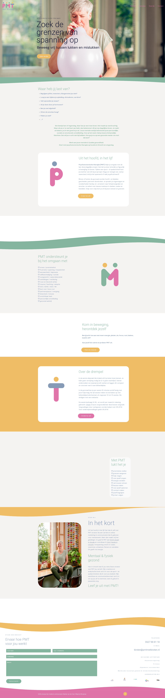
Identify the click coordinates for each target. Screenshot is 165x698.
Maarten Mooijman (81, 694)
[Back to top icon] (125, 694)
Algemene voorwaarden (150, 667)
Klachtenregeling (152, 660)
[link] (124, 679)
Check (88, 405)
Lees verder (44, 56)
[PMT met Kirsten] (8, 6)
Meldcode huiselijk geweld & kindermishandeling (139, 671)
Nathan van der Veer (69, 694)
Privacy (156, 664)
